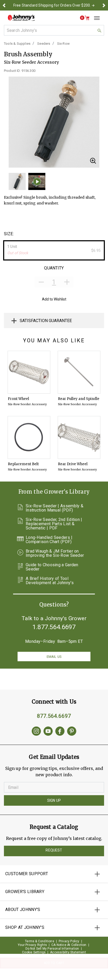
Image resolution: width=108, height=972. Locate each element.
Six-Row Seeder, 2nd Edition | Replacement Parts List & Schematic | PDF (54, 524)
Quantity (54, 267)
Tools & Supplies (17, 44)
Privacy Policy (69, 941)
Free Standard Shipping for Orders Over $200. (52, 5)
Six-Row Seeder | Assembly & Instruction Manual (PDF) (54, 508)
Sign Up (54, 800)
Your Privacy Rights (32, 945)
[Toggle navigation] (95, 18)
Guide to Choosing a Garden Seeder (52, 567)
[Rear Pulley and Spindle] (79, 372)
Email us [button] (54, 657)
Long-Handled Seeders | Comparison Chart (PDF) (49, 539)
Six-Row (63, 44)
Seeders (43, 44)
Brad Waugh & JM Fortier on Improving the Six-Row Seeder (55, 553)
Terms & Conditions (39, 941)
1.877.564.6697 (54, 627)
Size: (9, 233)
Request (54, 850)
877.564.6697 (54, 716)
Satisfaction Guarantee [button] (46, 320)
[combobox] (54, 30)
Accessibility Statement (68, 952)
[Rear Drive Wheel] (79, 437)
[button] (4, 5)
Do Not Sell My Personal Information (52, 948)
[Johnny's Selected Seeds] (21, 17)
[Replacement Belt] (29, 437)
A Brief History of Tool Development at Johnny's (50, 581)
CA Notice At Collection (69, 945)
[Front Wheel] (29, 372)
